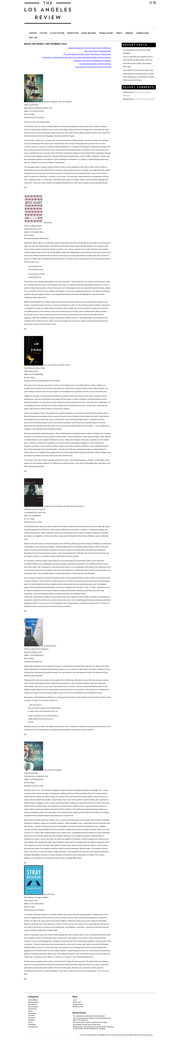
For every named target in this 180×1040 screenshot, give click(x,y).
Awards (129, 33)
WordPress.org (78, 1006)
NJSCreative (133, 1035)
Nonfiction (73, 33)
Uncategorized (32, 1026)
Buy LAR (33, 38)
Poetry (33, 33)
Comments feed (78, 1004)
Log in (75, 1000)
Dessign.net (149, 1035)
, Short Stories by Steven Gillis (87, 54)
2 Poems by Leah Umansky (144, 99)
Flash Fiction (57, 33)
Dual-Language (33, 1006)
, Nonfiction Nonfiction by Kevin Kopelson (76, 57)
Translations (106, 33)
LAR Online (31, 1018)
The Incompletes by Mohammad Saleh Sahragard (89, 1016)
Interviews (31, 1015)
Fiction (43, 33)
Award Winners (33, 1000)
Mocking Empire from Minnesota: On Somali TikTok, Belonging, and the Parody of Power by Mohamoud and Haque (138, 77)
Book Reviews (88, 33)
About (119, 33)
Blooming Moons (33, 1002)
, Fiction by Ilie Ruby (95, 64)
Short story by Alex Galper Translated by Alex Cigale (90, 1022)
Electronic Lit (32, 1009)
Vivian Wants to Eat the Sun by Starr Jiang (138, 70)
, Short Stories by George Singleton (93, 67)
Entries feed (77, 1002)
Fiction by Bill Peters (89, 48)
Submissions (142, 33)
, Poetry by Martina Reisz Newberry (92, 61)
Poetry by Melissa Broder (97, 51)
